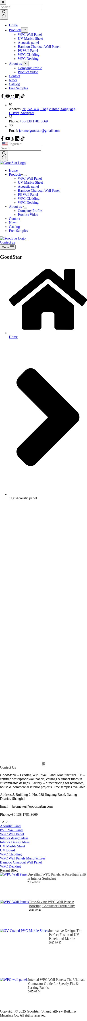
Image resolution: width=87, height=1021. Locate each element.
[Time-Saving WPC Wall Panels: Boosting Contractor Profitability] (14, 914)
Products (15, 174)
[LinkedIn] (17, 139)
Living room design (67, 705)
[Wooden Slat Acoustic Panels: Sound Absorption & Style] (30, 523)
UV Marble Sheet (30, 182)
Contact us (7, 242)
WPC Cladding (28, 198)
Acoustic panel (28, 186)
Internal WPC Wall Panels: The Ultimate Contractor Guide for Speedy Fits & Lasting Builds (56, 983)
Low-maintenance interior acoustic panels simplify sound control (59, 641)
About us (15, 206)
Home (13, 170)
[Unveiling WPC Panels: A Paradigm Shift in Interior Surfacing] (13, 886)
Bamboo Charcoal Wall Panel (39, 190)
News (13, 223)
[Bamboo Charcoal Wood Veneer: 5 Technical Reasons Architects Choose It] (36, 735)
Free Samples (18, 231)
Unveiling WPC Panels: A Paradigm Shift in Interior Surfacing (56, 876)
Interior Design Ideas (71, 667)
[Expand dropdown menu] (25, 175)
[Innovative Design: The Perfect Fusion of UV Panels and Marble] (24, 953)
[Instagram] (13, 139)
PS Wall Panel (28, 194)
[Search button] (4, 156)
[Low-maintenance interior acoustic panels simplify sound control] (17, 651)
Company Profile (30, 210)
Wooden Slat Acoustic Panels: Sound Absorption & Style (74, 514)
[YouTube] (8, 139)
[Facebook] (2, 139)
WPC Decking (28, 202)
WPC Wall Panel (30, 178)
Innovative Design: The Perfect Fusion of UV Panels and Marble (65, 935)
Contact (14, 219)
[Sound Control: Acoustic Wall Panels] (19, 688)
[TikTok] (22, 139)
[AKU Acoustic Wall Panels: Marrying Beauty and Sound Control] (37, 611)
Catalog (14, 227)
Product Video (28, 214)
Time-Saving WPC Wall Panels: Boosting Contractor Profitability (52, 904)
